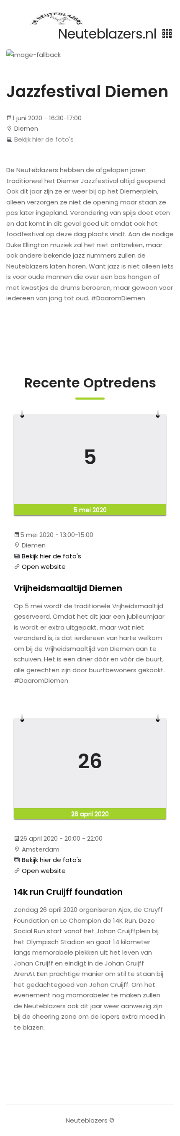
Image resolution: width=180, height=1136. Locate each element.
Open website (43, 566)
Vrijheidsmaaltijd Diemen (68, 588)
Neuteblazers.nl (109, 34)
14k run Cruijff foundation (68, 892)
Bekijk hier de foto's (43, 139)
